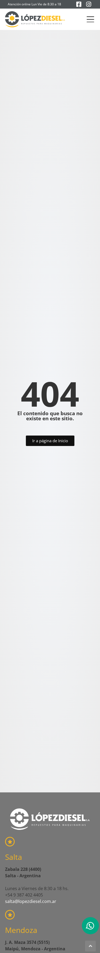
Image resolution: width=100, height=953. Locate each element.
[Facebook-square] (79, 4)
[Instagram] (88, 4)
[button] (90, 19)
